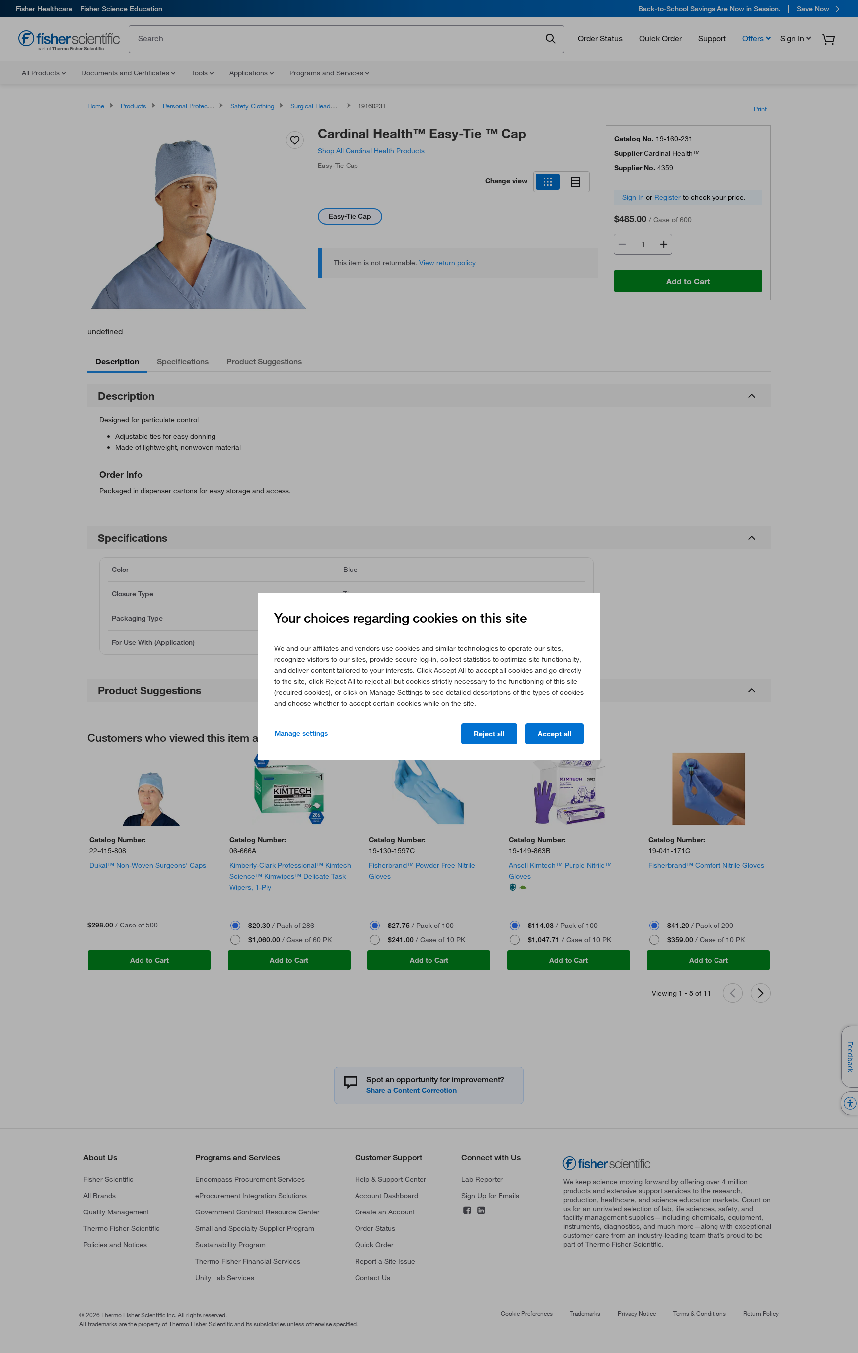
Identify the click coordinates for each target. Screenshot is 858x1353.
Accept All (555, 733)
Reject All (489, 733)
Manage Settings (301, 733)
